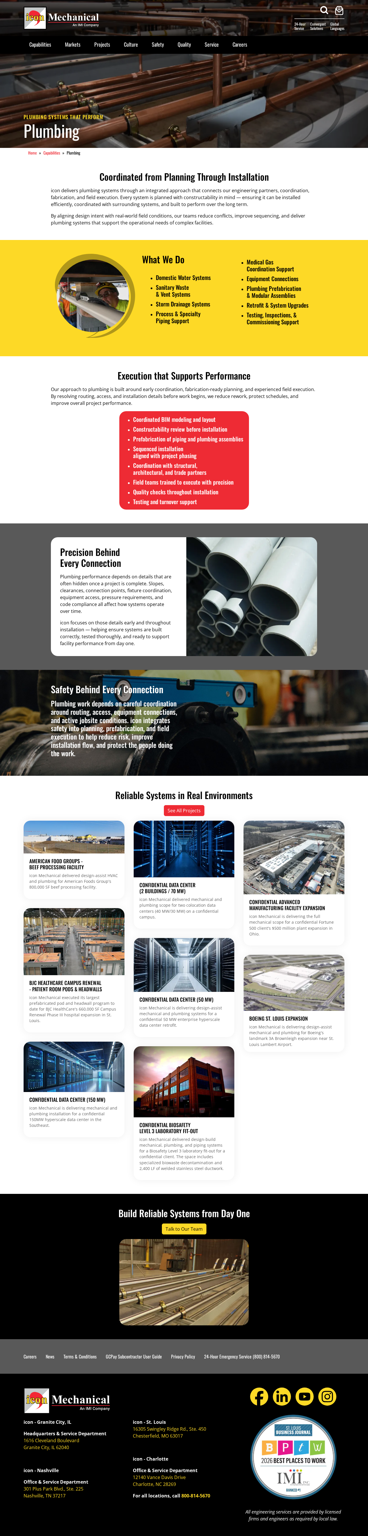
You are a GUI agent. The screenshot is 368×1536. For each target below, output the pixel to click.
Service (212, 44)
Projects (102, 44)
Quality (184, 44)
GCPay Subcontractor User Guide (134, 1356)
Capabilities (40, 44)
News (50, 1356)
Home (32, 153)
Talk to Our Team (184, 1229)
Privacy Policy (183, 1356)
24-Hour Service (300, 26)
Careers (240, 44)
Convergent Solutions (318, 26)
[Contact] (339, 10)
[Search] (324, 10)
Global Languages (337, 26)
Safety (158, 44)
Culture (131, 44)
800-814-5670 (195, 1496)
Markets (72, 44)
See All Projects (184, 810)
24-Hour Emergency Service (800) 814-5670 (242, 1356)
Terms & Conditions (80, 1356)
